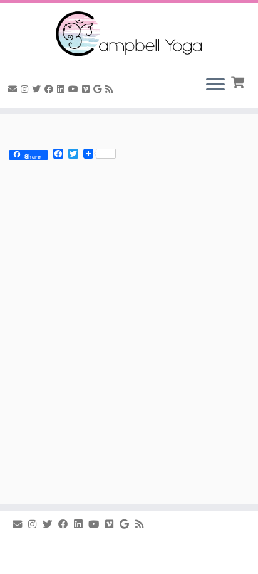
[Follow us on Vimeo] (87, 89)
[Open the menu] (215, 85)
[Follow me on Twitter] (38, 89)
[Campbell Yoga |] (129, 34)
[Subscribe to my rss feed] (110, 89)
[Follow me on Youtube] (75, 89)
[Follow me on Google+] (99, 89)
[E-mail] (14, 89)
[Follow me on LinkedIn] (62, 89)
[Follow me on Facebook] (50, 89)
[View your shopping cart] (239, 80)
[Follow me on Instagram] (26, 89)
